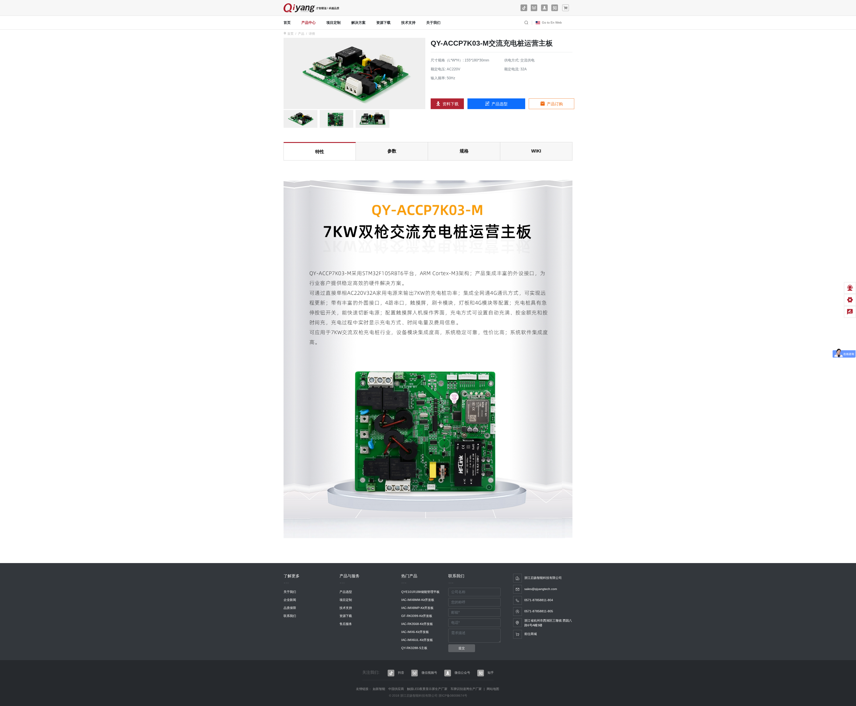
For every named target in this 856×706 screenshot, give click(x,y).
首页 (287, 22)
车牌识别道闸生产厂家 (466, 689)
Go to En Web (552, 22)
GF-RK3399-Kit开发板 (416, 616)
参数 (391, 151)
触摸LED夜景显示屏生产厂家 (427, 689)
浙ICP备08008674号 (452, 695)
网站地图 (493, 689)
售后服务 (346, 624)
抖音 (401, 672)
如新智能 (379, 689)
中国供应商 (396, 689)
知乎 (491, 672)
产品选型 (499, 104)
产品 (301, 33)
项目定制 (333, 22)
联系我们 (290, 616)
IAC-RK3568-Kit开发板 (417, 624)
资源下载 (383, 22)
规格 (464, 151)
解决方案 (358, 22)
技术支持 (408, 22)
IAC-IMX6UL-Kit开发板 (417, 640)
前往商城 (530, 634)
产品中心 (308, 22)
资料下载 (450, 104)
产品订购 (554, 104)
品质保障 (290, 608)
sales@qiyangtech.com (540, 589)
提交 (462, 648)
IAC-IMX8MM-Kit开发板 (417, 600)
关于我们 (433, 22)
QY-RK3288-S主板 (414, 648)
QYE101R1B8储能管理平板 (420, 592)
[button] (526, 22)
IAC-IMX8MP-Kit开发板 (417, 608)
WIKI (536, 151)
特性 (319, 151)
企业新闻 (290, 600)
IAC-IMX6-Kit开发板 (415, 632)
